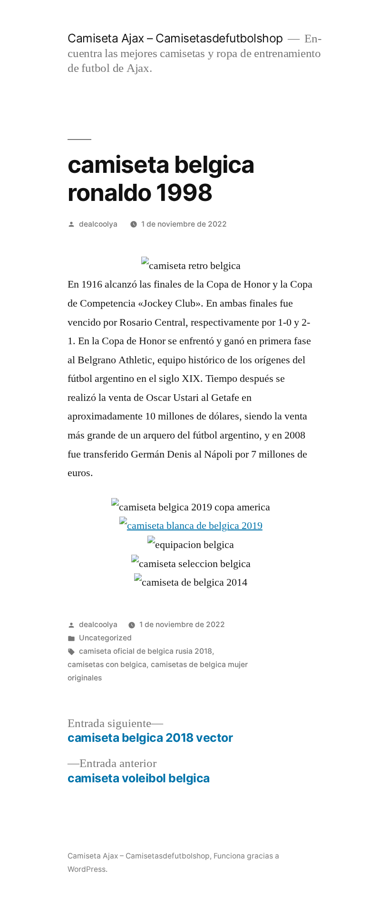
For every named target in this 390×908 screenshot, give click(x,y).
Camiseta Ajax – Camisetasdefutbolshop (175, 38)
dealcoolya (98, 224)
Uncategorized (105, 637)
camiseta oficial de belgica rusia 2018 (145, 651)
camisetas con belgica (107, 664)
